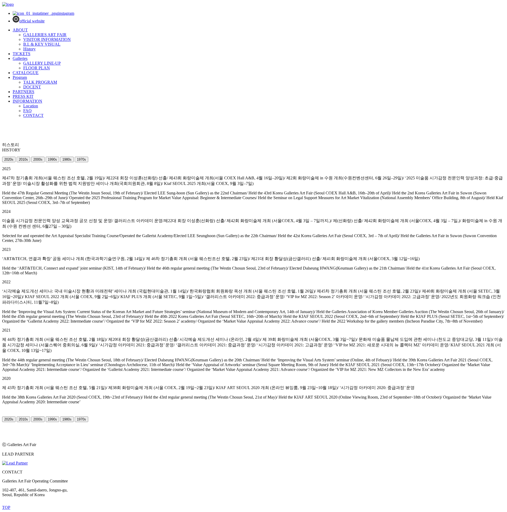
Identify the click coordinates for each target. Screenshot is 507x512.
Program (20, 77)
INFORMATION (27, 101)
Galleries (20, 58)
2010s (23, 159)
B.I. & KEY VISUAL (41, 44)
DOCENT (32, 87)
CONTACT (33, 115)
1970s (81, 159)
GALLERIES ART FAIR (45, 34)
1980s (67, 159)
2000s (38, 159)
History (29, 49)
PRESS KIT (23, 96)
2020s (8, 159)
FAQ (27, 110)
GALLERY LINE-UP (42, 63)
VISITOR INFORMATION (47, 39)
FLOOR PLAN (36, 68)
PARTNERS (23, 91)
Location (30, 106)
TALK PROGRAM (40, 82)
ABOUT (20, 30)
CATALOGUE (26, 72)
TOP (6, 507)
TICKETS (21, 53)
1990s (52, 159)
